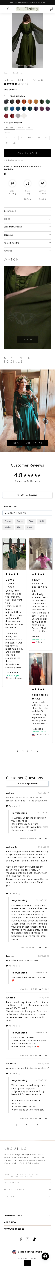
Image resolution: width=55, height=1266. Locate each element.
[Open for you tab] (45, 1256)
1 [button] (16, 1124)
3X (46, 138)
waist (8, 527)
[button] (3, 9)
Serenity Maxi (13, 664)
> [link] (38, 1124)
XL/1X (30, 138)
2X (39, 138)
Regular (9, 127)
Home (6, 73)
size (31, 521)
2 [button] (21, 1124)
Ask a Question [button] (29, 783)
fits (19, 527)
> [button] (38, 751)
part (29, 527)
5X (14, 143)
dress (8, 521)
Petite (20, 127)
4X (7, 143)
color (20, 521)
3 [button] (26, 1124)
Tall (29, 127)
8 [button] (31, 1124)
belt (41, 521)
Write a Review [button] (29, 494)
